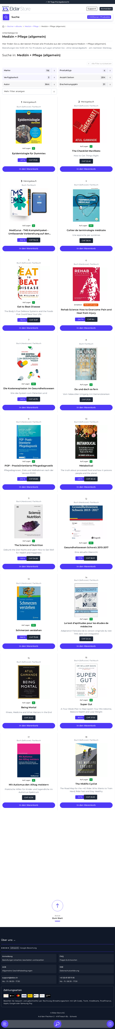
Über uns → (8, 940)
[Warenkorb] (110, 1024)
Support (92, 8)
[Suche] (57, 1024)
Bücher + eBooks (14, 26)
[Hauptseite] (30, 8)
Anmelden (106, 8)
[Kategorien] (4, 1024)
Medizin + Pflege (32, 26)
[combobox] (60, 17)
